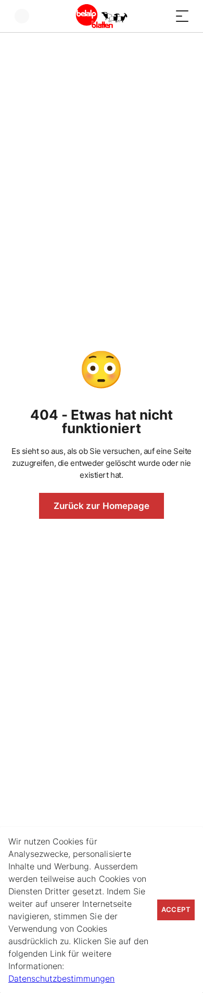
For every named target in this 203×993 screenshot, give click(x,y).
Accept (176, 910)
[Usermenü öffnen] (21, 16)
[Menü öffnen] (182, 16)
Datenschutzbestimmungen (61, 978)
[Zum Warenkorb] (161, 16)
